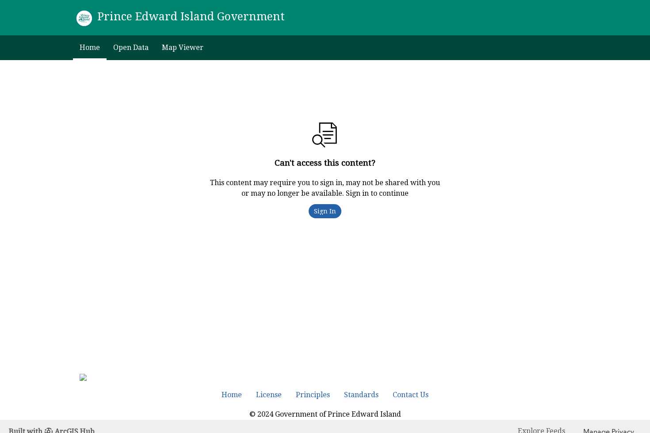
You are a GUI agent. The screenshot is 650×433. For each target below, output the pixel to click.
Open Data (131, 47)
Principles (313, 395)
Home (90, 47)
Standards (361, 395)
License (269, 395)
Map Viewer (182, 47)
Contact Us (410, 395)
